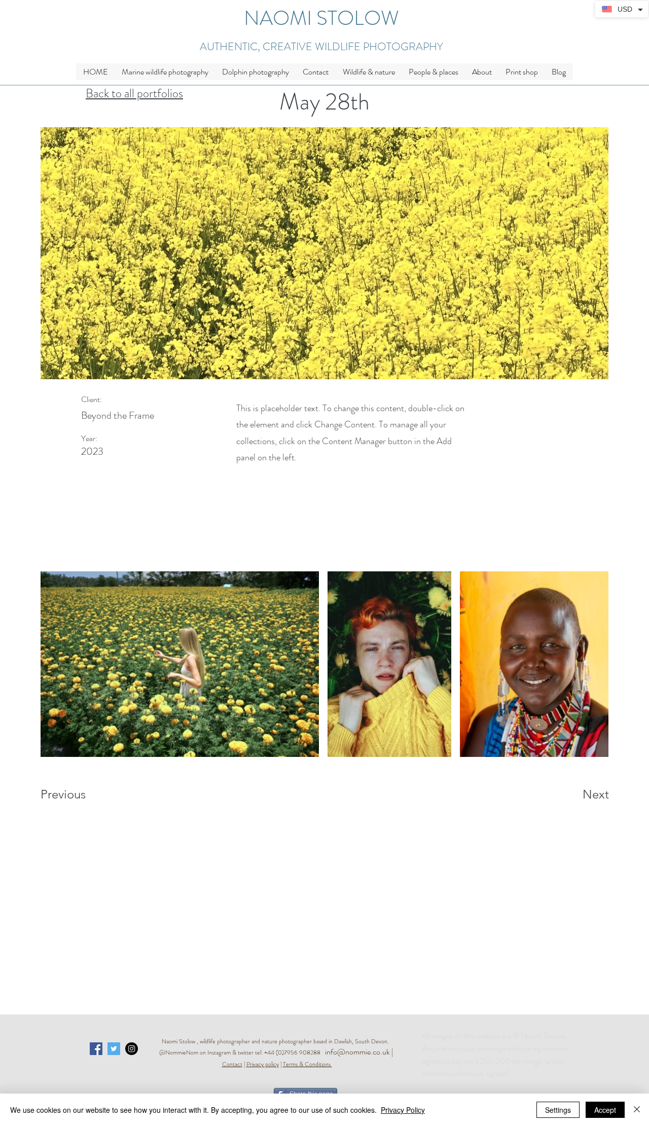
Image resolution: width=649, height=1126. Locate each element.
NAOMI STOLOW (321, 18)
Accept (605, 1110)
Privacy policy (262, 1064)
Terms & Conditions (307, 1064)
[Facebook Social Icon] (96, 1048)
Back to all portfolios (134, 93)
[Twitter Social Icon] (113, 1048)
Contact (232, 1064)
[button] (369, 71)
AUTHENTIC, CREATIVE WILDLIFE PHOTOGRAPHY (321, 46)
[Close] (637, 1110)
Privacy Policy (403, 1110)
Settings (558, 1110)
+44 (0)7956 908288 (294, 1052)
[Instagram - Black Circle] (131, 1048)
